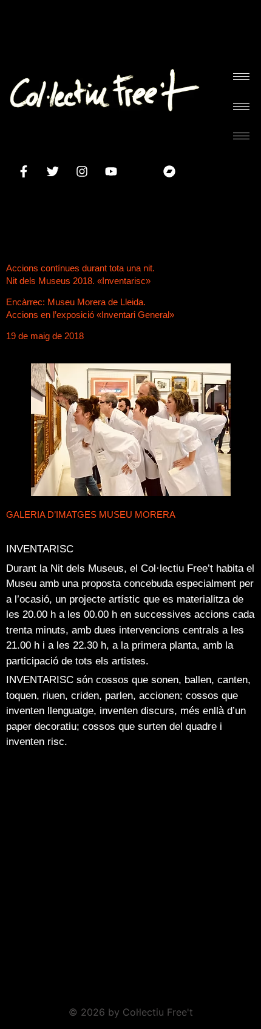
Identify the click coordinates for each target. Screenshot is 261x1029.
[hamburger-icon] (241, 76)
